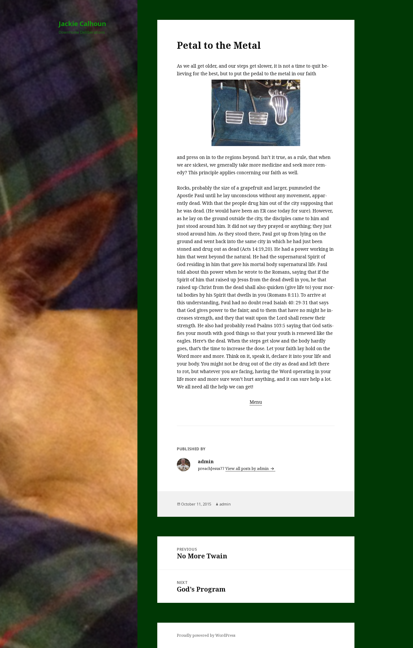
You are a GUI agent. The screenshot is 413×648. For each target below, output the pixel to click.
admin (225, 504)
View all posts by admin (247, 468)
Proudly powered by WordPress (206, 635)
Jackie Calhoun (82, 23)
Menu (256, 402)
